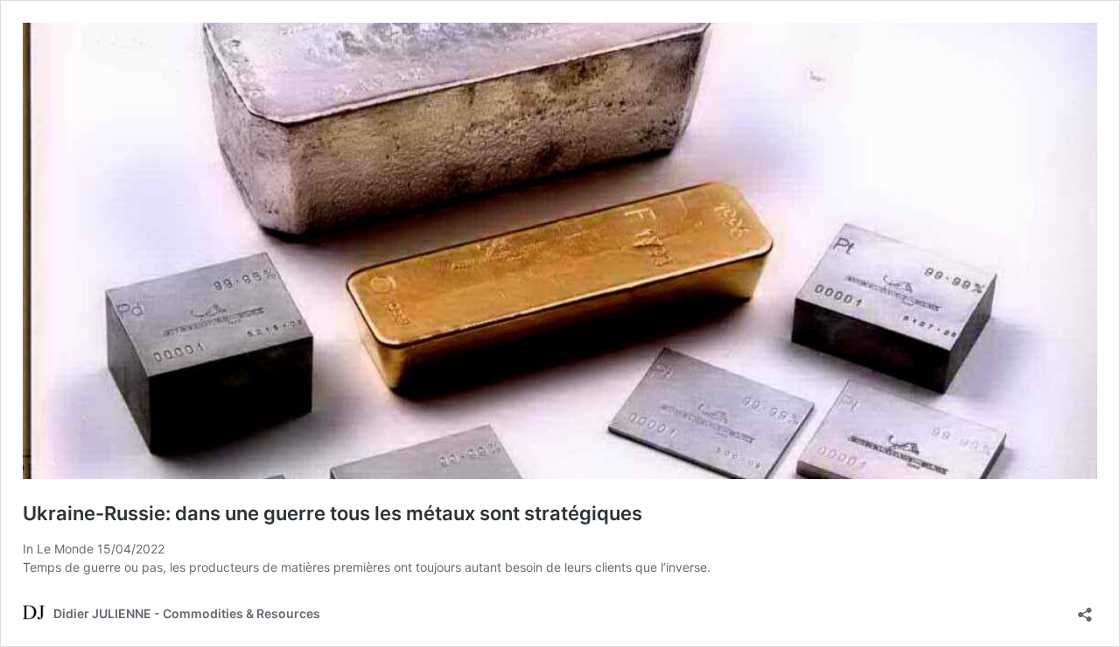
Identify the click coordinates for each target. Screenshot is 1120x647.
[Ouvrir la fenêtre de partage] (1085, 609)
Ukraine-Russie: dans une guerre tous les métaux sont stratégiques (332, 513)
